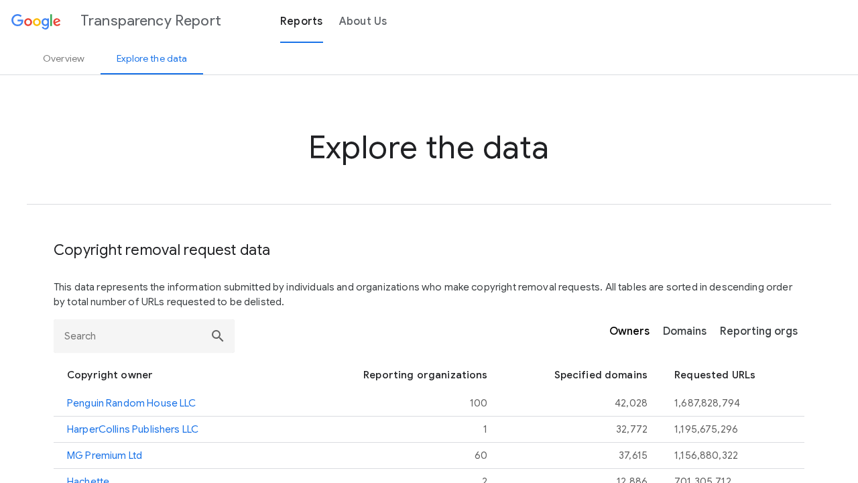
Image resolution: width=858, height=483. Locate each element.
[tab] (64, 58)
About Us (363, 21)
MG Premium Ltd (104, 455)
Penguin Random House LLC (131, 403)
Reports (301, 21)
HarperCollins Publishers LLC (132, 429)
